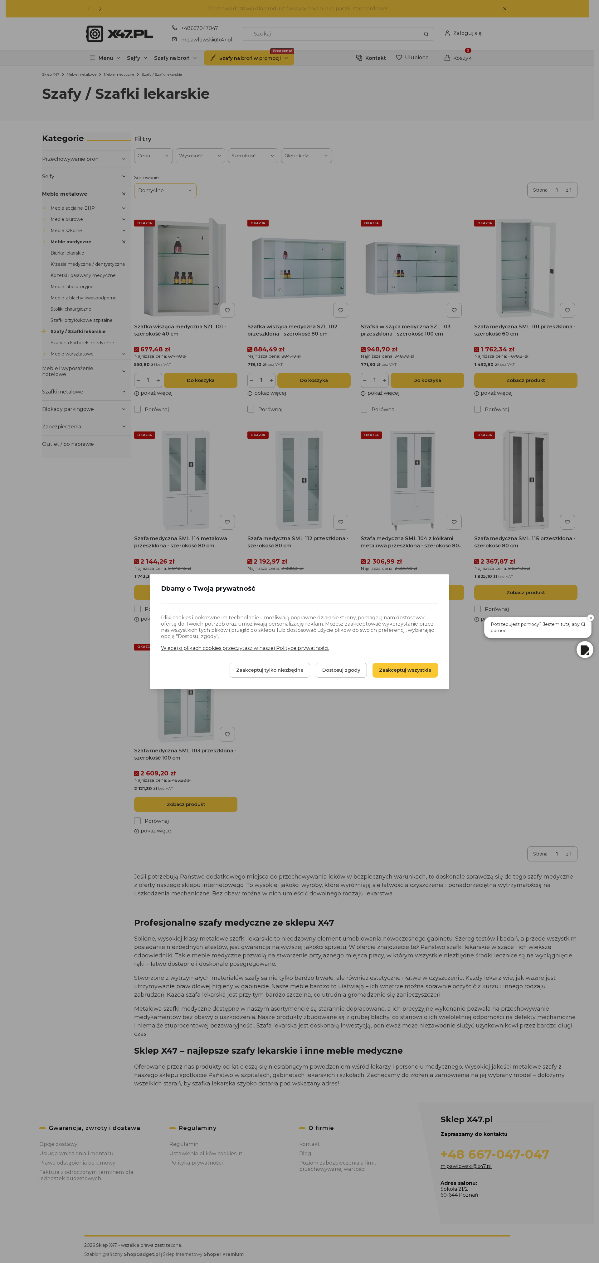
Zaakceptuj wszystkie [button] (405, 670)
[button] (585, 650)
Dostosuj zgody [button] (341, 670)
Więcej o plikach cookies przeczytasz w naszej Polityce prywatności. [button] (245, 648)
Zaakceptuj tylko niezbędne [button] (270, 670)
